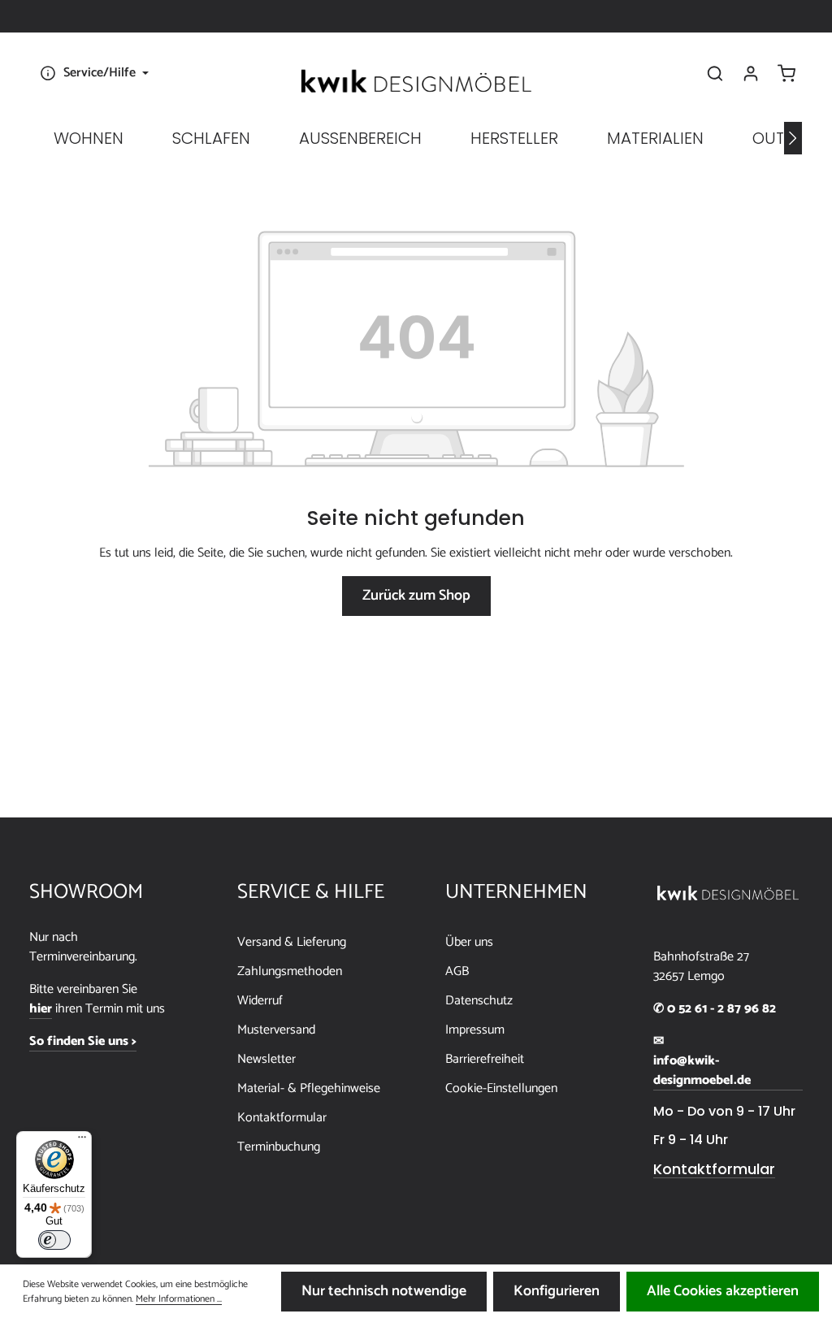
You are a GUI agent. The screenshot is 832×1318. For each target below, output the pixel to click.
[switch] (54, 1240)
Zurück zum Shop (416, 595)
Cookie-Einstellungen (501, 1088)
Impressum (475, 1030)
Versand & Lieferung (291, 942)
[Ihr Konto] (750, 73)
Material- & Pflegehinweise (308, 1088)
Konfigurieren (557, 1291)
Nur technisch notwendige (383, 1291)
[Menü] (82, 1141)
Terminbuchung (278, 1147)
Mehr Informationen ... (179, 1299)
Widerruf (260, 1001)
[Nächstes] (793, 138)
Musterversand (276, 1030)
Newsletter (266, 1059)
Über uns (469, 942)
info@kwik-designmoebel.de (702, 1070)
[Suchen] (715, 73)
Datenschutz (479, 1001)
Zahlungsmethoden (289, 971)
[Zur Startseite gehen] (416, 81)
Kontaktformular (282, 1118)
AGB (457, 971)
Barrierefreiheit (484, 1059)
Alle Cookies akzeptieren (723, 1291)
